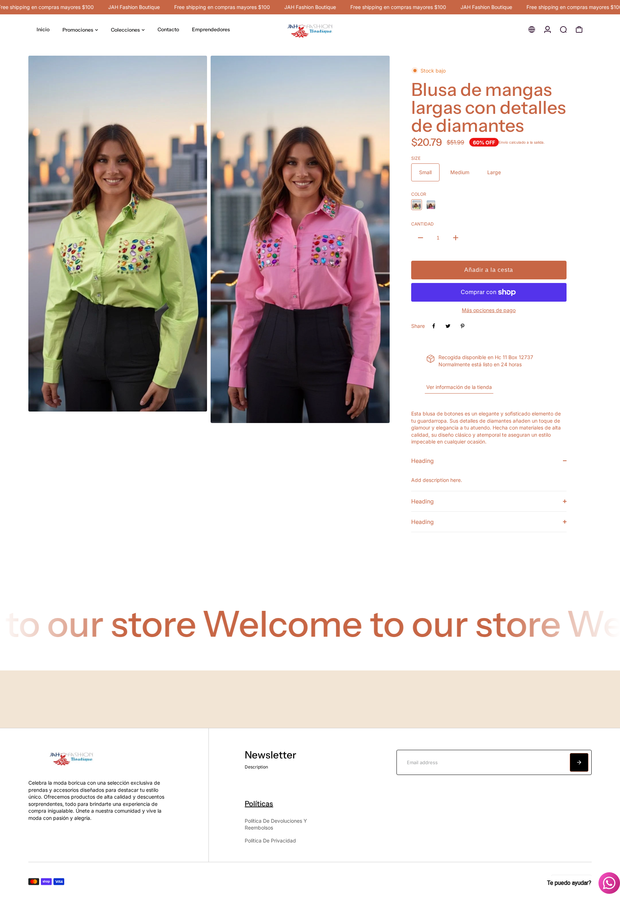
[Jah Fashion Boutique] (310, 29)
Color (418, 194)
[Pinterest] (462, 326)
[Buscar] (563, 29)
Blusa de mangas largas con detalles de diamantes (488, 107)
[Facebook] (433, 326)
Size (416, 158)
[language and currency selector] (532, 29)
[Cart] (579, 29)
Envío (503, 142)
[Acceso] (547, 29)
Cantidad (422, 224)
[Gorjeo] (448, 326)
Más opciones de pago (489, 310)
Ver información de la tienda (459, 387)
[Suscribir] (579, 762)
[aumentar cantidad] (455, 238)
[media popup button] (194, 404)
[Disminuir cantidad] (420, 238)
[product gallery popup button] (376, 415)
